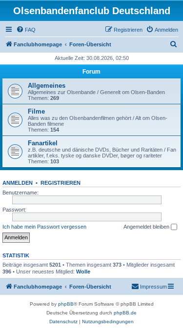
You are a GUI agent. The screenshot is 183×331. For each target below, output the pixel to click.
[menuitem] (26, 30)
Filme (36, 111)
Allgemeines (46, 85)
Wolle (83, 271)
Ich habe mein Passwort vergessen (44, 227)
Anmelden (17, 183)
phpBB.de (125, 312)
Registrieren (61, 183)
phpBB (66, 304)
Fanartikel (43, 143)
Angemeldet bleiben (147, 227)
